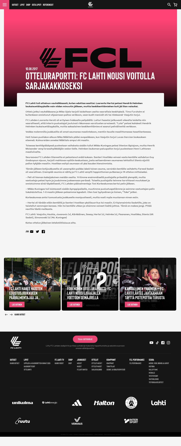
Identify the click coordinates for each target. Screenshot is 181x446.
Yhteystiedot (153, 376)
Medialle (152, 372)
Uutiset (15, 4)
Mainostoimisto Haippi (112, 434)
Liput (22, 4)
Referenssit (48, 4)
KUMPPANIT (110, 363)
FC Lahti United (82, 369)
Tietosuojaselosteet (156, 382)
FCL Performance (135, 363)
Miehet (79, 363)
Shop (28, 4)
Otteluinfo (27, 369)
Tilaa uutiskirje (85, 339)
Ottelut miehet (97, 363)
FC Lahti (69, 434)
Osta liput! (36, 4)
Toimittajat (111, 366)
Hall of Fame (153, 369)
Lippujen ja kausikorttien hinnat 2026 (37, 363)
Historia (152, 366)
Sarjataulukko (97, 369)
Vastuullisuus (154, 379)
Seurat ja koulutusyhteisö (116, 369)
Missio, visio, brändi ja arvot (159, 363)
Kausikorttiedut (29, 366)
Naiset (79, 366)
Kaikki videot (59, 363)
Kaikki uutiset (20, 314)
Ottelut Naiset (97, 366)
